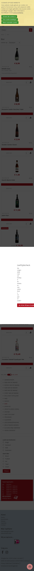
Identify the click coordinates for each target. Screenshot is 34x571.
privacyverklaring (18, 13)
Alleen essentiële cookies (10, 22)
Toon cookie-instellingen (10, 19)
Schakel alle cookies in (9, 16)
